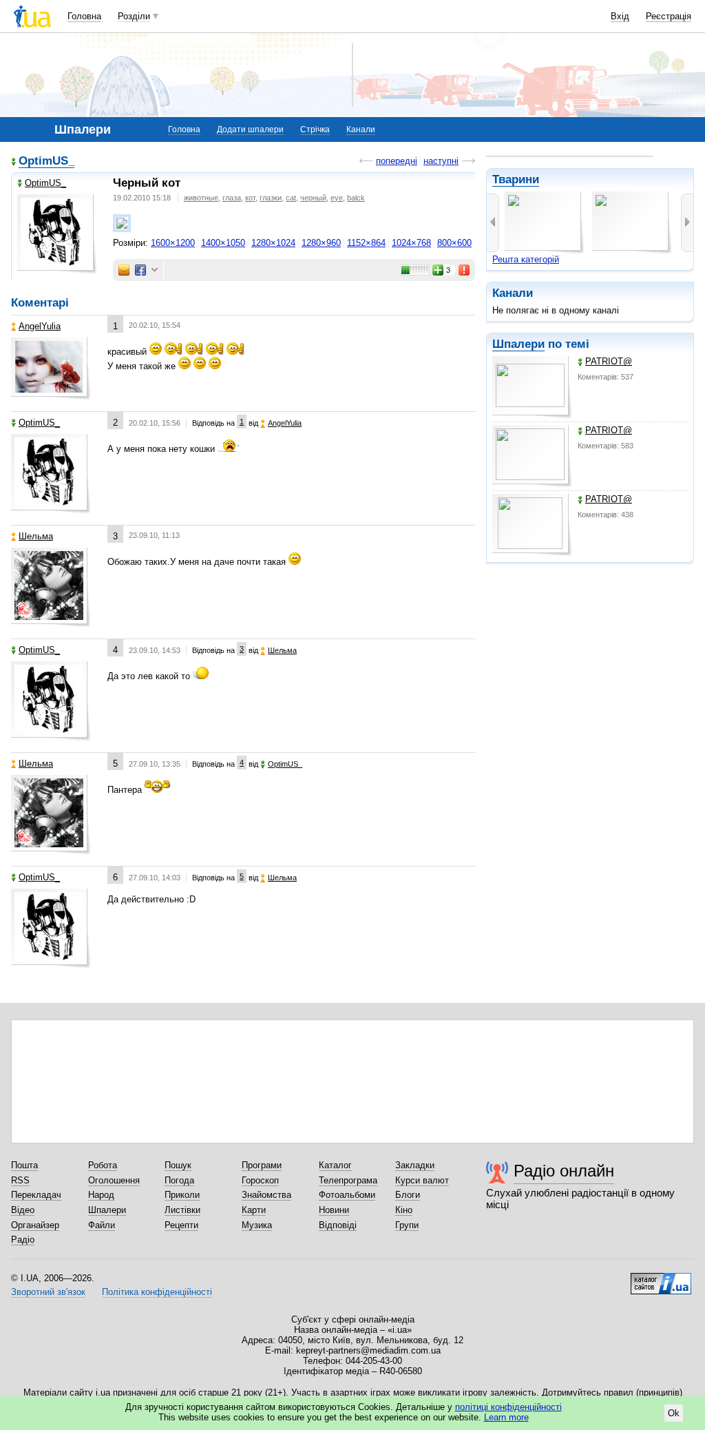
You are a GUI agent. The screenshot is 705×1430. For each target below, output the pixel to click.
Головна (84, 16)
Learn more (506, 1417)
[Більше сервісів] (154, 270)
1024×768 (411, 243)
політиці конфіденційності (508, 1407)
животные (201, 198)
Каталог (335, 1165)
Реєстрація (668, 16)
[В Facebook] (140, 270)
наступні (441, 161)
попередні (396, 161)
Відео (22, 1210)
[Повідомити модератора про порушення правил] (465, 270)
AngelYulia (40, 326)
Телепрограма (348, 1180)
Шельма (36, 536)
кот (250, 198)
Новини (334, 1210)
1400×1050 (223, 243)
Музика (257, 1225)
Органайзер (35, 1225)
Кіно (403, 1210)
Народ (101, 1195)
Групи (407, 1225)
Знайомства (266, 1195)
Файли (101, 1225)
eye (336, 198)
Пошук (178, 1165)
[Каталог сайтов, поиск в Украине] (661, 1278)
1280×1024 (273, 243)
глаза (231, 198)
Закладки (414, 1165)
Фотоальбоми (347, 1195)
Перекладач (36, 1195)
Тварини (515, 179)
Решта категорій (525, 259)
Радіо (22, 1239)
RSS (20, 1180)
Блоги (407, 1195)
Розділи (134, 16)
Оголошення (114, 1180)
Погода (179, 1180)
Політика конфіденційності (157, 1292)
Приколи (182, 1195)
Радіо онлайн (564, 1170)
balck (356, 198)
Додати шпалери (250, 129)
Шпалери (518, 344)
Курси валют (422, 1180)
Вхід (620, 16)
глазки (271, 198)
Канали (360, 129)
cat (291, 198)
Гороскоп (260, 1180)
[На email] (123, 270)
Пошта (24, 1165)
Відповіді (338, 1225)
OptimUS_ (46, 160)
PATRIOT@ (608, 361)
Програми (262, 1165)
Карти (254, 1210)
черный (313, 198)
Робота (102, 1165)
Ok (674, 1413)
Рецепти (181, 1225)
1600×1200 (173, 243)
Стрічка (315, 129)
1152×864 (366, 243)
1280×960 (321, 243)
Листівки (182, 1210)
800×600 (454, 243)
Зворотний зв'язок (48, 1292)
